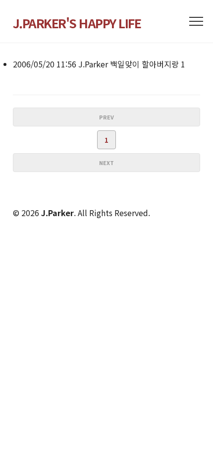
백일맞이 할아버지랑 (144, 64)
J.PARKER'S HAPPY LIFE (77, 23)
